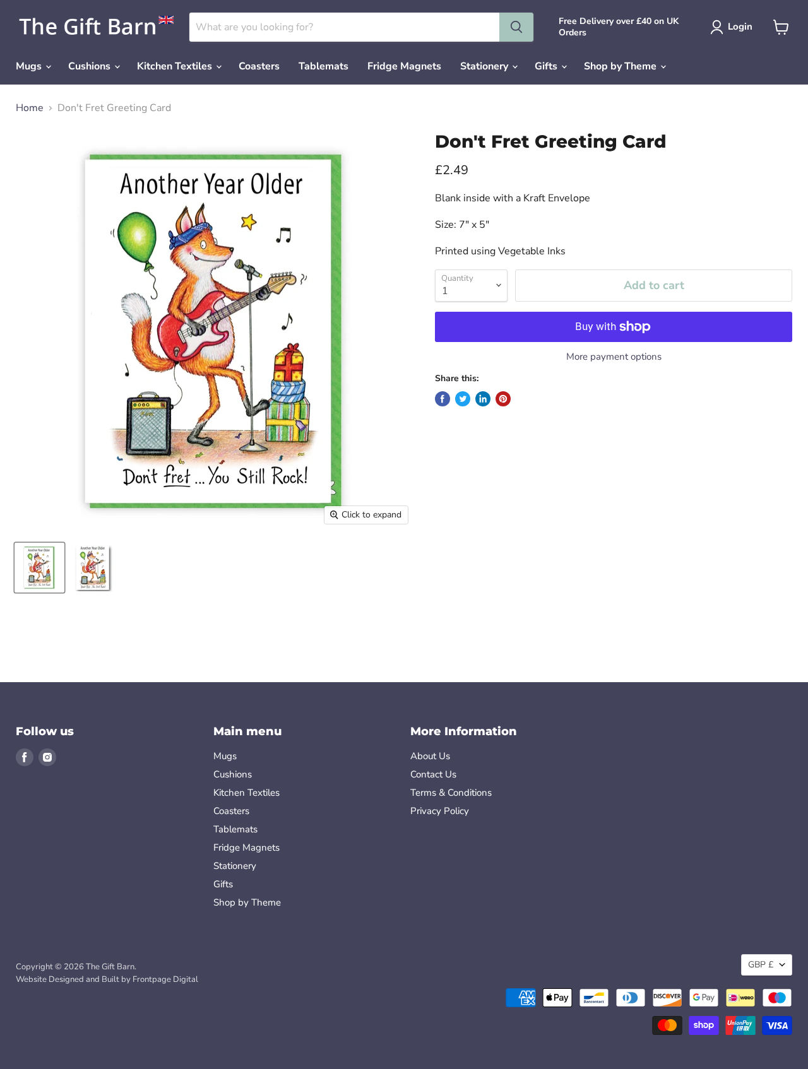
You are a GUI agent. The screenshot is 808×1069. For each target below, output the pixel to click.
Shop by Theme (621, 66)
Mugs (30, 66)
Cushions (90, 66)
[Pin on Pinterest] (503, 398)
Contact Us (433, 774)
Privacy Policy (439, 811)
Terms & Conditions (451, 792)
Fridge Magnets (404, 66)
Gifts (547, 66)
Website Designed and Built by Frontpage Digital (107, 979)
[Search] (516, 27)
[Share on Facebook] (442, 398)
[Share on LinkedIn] (482, 398)
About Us (430, 756)
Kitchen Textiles (176, 66)
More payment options (614, 356)
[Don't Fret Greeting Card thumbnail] (39, 568)
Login (740, 26)
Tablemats (323, 66)
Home (30, 108)
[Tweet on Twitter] (462, 398)
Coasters (259, 66)
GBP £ (760, 965)
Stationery (485, 66)
